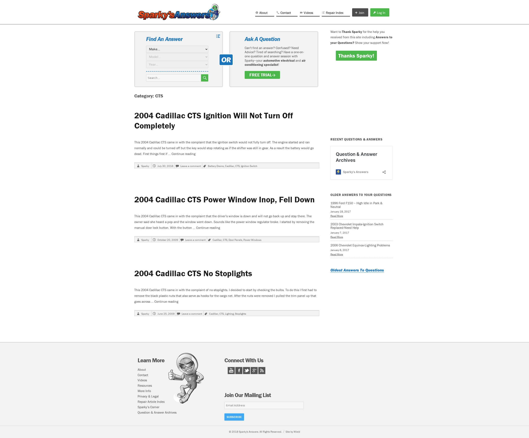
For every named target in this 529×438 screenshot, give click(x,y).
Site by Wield (293, 431)
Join (361, 13)
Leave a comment (190, 166)
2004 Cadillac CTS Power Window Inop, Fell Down (224, 199)
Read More (336, 216)
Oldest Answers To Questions (357, 270)
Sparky (145, 166)
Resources (145, 385)
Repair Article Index (151, 402)
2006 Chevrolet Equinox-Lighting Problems (360, 245)
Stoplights (240, 314)
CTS (237, 166)
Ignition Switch (249, 166)
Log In (381, 13)
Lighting (229, 314)
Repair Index (334, 13)
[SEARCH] (204, 78)
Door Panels (235, 240)
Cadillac (229, 166)
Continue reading (183, 154)
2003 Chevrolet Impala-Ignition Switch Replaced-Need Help (357, 226)
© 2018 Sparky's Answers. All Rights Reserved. (255, 431)
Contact (285, 13)
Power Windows (252, 240)
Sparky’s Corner (148, 407)
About (263, 13)
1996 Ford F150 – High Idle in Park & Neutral (356, 205)
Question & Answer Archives (157, 412)
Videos (308, 13)
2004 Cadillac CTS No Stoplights (193, 273)
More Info (144, 391)
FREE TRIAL (260, 75)
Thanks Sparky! (356, 55)
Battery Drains (216, 166)
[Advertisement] (362, 102)
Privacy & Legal (148, 396)
